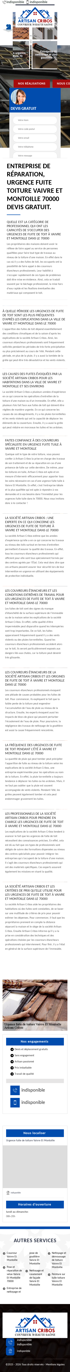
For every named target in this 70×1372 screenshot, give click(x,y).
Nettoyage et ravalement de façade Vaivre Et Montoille (36, 1277)
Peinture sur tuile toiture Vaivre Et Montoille (58, 1279)
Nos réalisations (32, 83)
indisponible (15, 2)
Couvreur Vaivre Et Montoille (12, 1257)
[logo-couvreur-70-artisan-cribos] (35, 15)
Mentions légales (55, 1364)
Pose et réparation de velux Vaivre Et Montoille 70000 (14, 1274)
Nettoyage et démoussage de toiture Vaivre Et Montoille (59, 1260)
